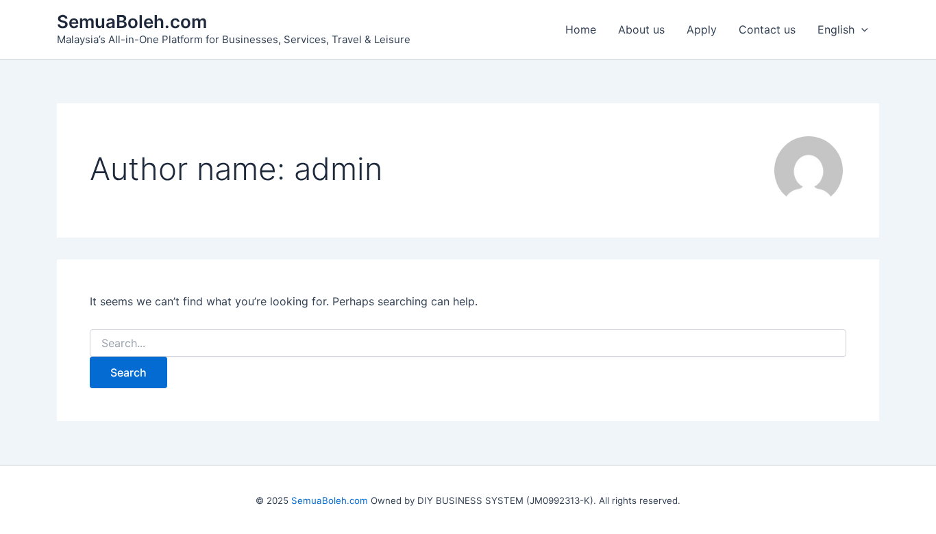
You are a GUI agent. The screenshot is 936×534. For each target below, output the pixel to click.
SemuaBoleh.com (132, 21)
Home (580, 29)
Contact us (767, 29)
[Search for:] (468, 343)
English (835, 29)
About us (641, 29)
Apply (702, 29)
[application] (861, 29)
